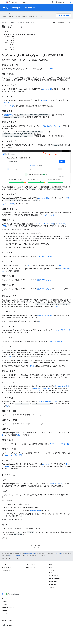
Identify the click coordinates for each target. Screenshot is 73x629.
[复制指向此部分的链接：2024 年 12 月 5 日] (18, 74)
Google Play (52, 584)
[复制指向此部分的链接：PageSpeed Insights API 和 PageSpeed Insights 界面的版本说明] (64, 55)
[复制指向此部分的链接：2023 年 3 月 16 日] (18, 141)
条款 (3, 620)
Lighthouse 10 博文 (8, 204)
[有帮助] (67, 22)
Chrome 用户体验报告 (57, 484)
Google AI (4, 610)
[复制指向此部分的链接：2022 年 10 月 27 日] (19, 209)
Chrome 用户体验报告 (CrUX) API (48, 401)
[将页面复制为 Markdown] (21, 26)
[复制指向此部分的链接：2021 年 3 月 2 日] (17, 371)
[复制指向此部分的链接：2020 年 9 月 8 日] (17, 411)
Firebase (51, 573)
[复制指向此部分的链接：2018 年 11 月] (14, 460)
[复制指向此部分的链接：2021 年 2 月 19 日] (18, 382)
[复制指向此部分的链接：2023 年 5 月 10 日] (18, 122)
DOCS (32, 22)
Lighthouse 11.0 (46, 100)
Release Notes (6, 570)
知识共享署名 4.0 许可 (29, 553)
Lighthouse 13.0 (48, 69)
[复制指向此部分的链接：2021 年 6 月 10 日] (18, 296)
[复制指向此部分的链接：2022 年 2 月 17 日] (18, 253)
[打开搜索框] (52, 2)
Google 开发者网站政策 (15, 555)
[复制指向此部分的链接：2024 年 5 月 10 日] (18, 85)
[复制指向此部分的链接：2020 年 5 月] (14, 429)
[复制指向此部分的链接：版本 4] (9, 480)
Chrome (51, 570)
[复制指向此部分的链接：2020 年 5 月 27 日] (18, 420)
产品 (8, 22)
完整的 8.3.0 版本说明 (44, 289)
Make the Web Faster (16, 22)
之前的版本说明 (9, 115)
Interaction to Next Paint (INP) (44, 224)
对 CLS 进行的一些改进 (63, 330)
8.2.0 (57, 289)
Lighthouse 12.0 (47, 89)
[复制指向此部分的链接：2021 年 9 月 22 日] (18, 276)
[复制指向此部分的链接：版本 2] (9, 491)
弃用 (3, 435)
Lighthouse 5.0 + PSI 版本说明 (59, 444)
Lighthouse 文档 (49, 215)
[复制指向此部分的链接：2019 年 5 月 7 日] (17, 440)
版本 (40, 390)
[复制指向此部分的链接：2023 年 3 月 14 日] (18, 194)
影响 (10, 357)
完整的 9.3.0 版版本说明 (44, 256)
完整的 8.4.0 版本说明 (44, 280)
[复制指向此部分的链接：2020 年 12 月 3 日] (18, 398)
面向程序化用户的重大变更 (41, 388)
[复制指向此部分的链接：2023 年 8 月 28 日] (18, 96)
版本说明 (42, 321)
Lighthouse (45, 464)
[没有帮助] (69, 22)
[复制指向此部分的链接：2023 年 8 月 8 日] (17, 111)
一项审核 (31, 366)
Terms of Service (7, 567)
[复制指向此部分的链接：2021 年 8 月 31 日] (18, 285)
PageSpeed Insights (17, 2)
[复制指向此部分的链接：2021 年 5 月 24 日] (18, 326)
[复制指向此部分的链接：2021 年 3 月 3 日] (17, 347)
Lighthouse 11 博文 (8, 106)
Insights (27, 22)
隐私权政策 (9, 620)
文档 (56, 306)
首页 (3, 22)
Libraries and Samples (32, 567)
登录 (69, 2)
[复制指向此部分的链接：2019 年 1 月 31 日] (17, 449)
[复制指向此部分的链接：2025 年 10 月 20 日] (19, 65)
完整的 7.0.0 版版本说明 (61, 386)
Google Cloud (53, 581)
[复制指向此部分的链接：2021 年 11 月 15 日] (18, 261)
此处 (7, 406)
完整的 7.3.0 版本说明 (55, 341)
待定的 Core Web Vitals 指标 (51, 126)
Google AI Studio (54, 576)
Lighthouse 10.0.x (43, 198)
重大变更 (6, 102)
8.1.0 (62, 289)
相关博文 (58, 265)
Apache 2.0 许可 (57, 553)
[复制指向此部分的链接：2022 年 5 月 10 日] (18, 220)
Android (51, 567)
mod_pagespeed (35, 511)
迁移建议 (19, 435)
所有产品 (4, 613)
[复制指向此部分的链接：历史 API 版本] (17, 475)
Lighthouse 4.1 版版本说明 (13, 455)
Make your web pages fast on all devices (19, 8)
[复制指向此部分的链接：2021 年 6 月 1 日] (17, 312)
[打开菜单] (3, 2)
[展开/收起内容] (10, 32)
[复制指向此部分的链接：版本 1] (8, 525)
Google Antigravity (54, 578)
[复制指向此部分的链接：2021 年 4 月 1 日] (17, 338)
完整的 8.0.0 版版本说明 (44, 315)
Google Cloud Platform (8, 607)
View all (51, 587)
